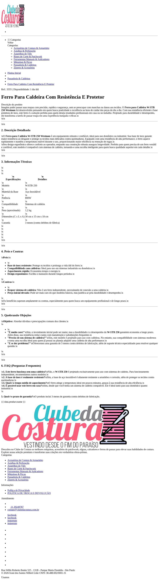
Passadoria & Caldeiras (25, 65)
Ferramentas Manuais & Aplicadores (31, 59)
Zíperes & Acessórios (24, 67)
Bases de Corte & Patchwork (28, 56)
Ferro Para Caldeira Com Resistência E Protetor (30, 84)
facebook (11, 515)
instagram (12, 520)
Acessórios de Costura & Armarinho (31, 48)
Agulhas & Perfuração (25, 51)
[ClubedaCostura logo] (13, 26)
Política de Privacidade (18, 490)
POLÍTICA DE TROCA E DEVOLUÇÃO (29, 493)
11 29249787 (17, 507)
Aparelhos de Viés (23, 53)
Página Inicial (14, 73)
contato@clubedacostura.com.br (23, 509)
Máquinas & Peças (23, 62)
